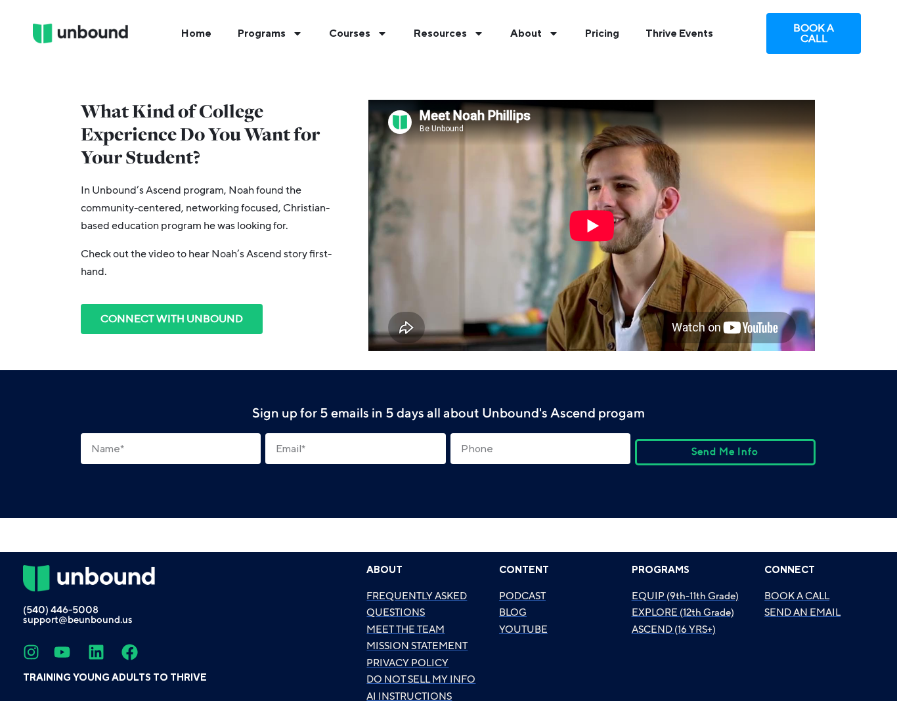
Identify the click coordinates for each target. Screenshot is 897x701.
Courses (349, 33)
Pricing (602, 33)
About (526, 33)
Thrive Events (679, 33)
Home (196, 33)
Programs (262, 33)
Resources (440, 33)
